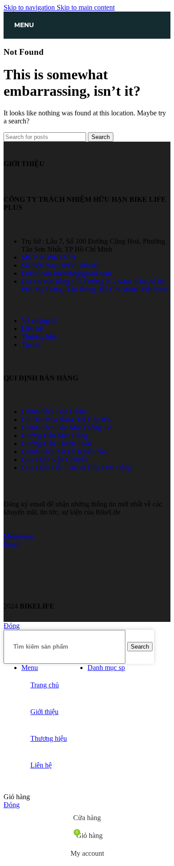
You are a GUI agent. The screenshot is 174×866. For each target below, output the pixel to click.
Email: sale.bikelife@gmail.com (66, 273)
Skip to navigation (30, 7)
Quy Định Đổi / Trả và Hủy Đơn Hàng (76, 467)
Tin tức (31, 344)
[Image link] (37, 571)
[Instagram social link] (20, 590)
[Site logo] (87, 40)
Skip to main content (86, 7)
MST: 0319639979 (48, 257)
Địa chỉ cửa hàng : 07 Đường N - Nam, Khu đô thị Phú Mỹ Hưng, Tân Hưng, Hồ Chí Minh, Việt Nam (94, 285)
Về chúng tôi (39, 320)
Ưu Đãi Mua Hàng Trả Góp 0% (66, 419)
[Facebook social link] (9, 590)
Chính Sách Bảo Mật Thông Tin (66, 427)
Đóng (12, 625)
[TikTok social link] (43, 590)
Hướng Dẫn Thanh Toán (56, 443)
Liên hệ (32, 328)
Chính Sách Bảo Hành (53, 411)
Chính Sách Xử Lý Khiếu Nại (64, 451)
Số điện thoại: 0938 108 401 (61, 265)
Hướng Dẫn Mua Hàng (54, 435)
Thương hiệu (39, 336)
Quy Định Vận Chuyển (54, 459)
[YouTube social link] (31, 590)
